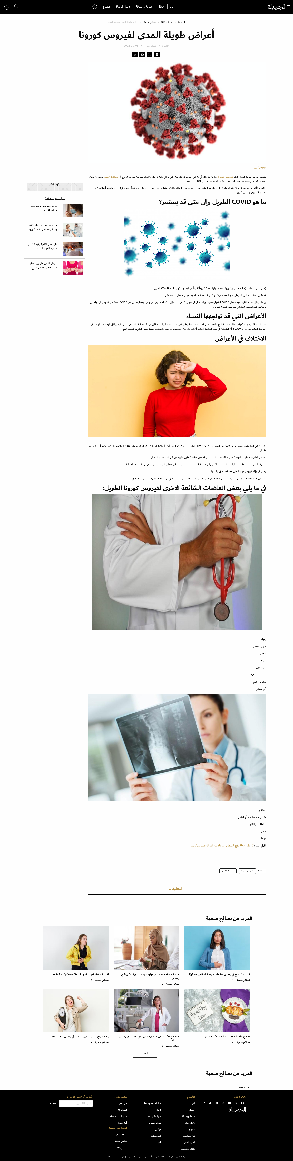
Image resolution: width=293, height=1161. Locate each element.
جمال (161, 6)
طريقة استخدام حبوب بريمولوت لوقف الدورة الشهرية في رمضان (150, 976)
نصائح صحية (150, 22)
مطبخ (106, 6)
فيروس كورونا (247, 871)
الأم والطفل (189, 1142)
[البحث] (15, 6)
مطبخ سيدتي (120, 1141)
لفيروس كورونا (226, 176)
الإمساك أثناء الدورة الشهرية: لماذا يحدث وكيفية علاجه (81, 974)
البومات (157, 1142)
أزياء (172, 6)
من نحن (123, 1103)
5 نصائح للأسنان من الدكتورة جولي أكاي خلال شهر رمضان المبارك (149, 1038)
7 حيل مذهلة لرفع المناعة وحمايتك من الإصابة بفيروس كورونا (222, 845)
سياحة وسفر (154, 1116)
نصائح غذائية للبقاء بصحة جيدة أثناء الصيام (227, 1036)
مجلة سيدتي (121, 1134)
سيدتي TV (121, 1147)
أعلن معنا (122, 1123)
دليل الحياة (123, 6)
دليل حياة (190, 1123)
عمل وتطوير (155, 1123)
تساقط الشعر (111, 176)
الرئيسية (181, 22)
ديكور (158, 1129)
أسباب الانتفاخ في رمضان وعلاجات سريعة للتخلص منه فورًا (219, 974)
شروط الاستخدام (118, 1116)
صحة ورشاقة (144, 6)
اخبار (158, 1110)
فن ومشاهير (188, 1136)
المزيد (145, 1053)
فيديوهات (156, 1136)
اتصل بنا (122, 1110)
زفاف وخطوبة (188, 1149)
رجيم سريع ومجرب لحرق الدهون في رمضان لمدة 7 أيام (80, 1036)
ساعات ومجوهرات (151, 1103)
